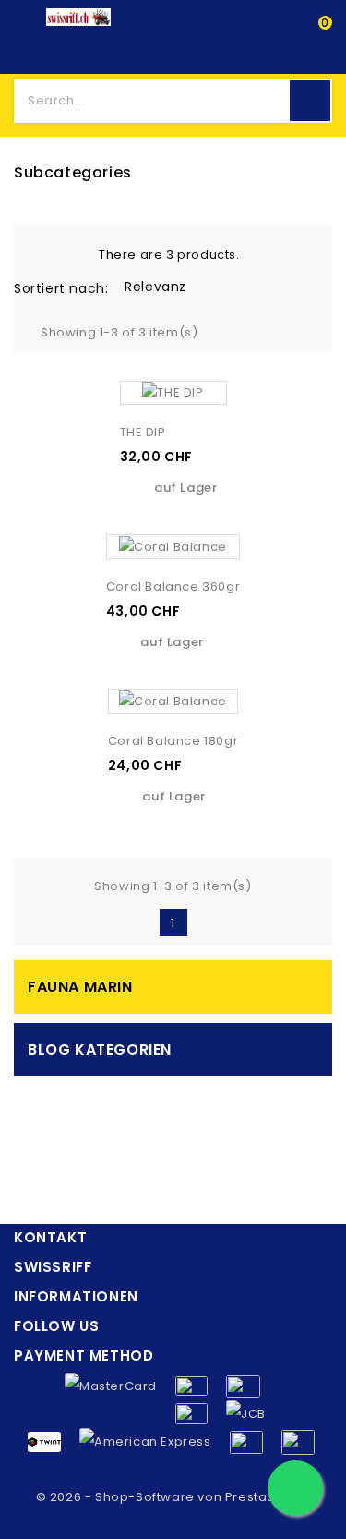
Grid (39, 253)
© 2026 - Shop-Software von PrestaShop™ (173, 1497)
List (68, 253)
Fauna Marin (80, 986)
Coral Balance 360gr (173, 586)
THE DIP (143, 432)
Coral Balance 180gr (173, 741)
